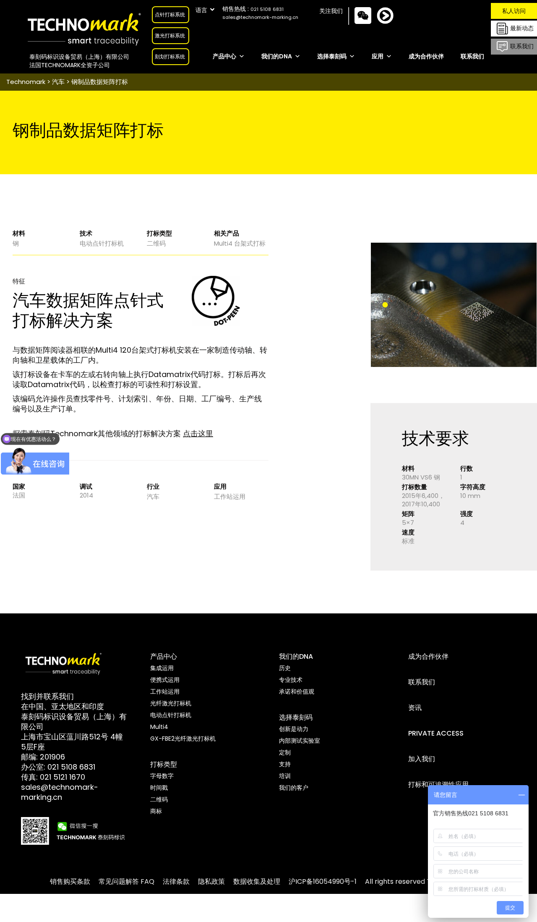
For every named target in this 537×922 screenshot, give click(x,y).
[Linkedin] (391, 23)
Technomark (25, 81)
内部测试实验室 (299, 740)
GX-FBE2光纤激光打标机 (183, 738)
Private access (436, 733)
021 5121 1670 (62, 777)
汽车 (58, 81)
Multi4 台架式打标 (240, 243)
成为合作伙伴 (426, 56)
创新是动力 (293, 729)
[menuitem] (70, 881)
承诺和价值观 (296, 691)
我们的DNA (276, 56)
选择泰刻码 (332, 56)
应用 (377, 56)
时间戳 (159, 787)
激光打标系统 (170, 35)
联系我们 (522, 46)
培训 (285, 776)
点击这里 (198, 433)
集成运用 (162, 668)
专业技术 (290, 680)
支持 (285, 764)
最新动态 (522, 28)
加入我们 (421, 759)
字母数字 (162, 776)
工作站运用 (229, 496)
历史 (285, 668)
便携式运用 (165, 680)
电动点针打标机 (102, 243)
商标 (156, 811)
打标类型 (163, 764)
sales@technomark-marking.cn (260, 17)
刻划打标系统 (170, 56)
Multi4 (159, 727)
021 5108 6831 (71, 767)
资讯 (415, 707)
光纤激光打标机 (170, 703)
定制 (285, 752)
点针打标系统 (170, 14)
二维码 (156, 243)
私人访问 (514, 11)
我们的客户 (293, 787)
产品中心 (224, 56)
